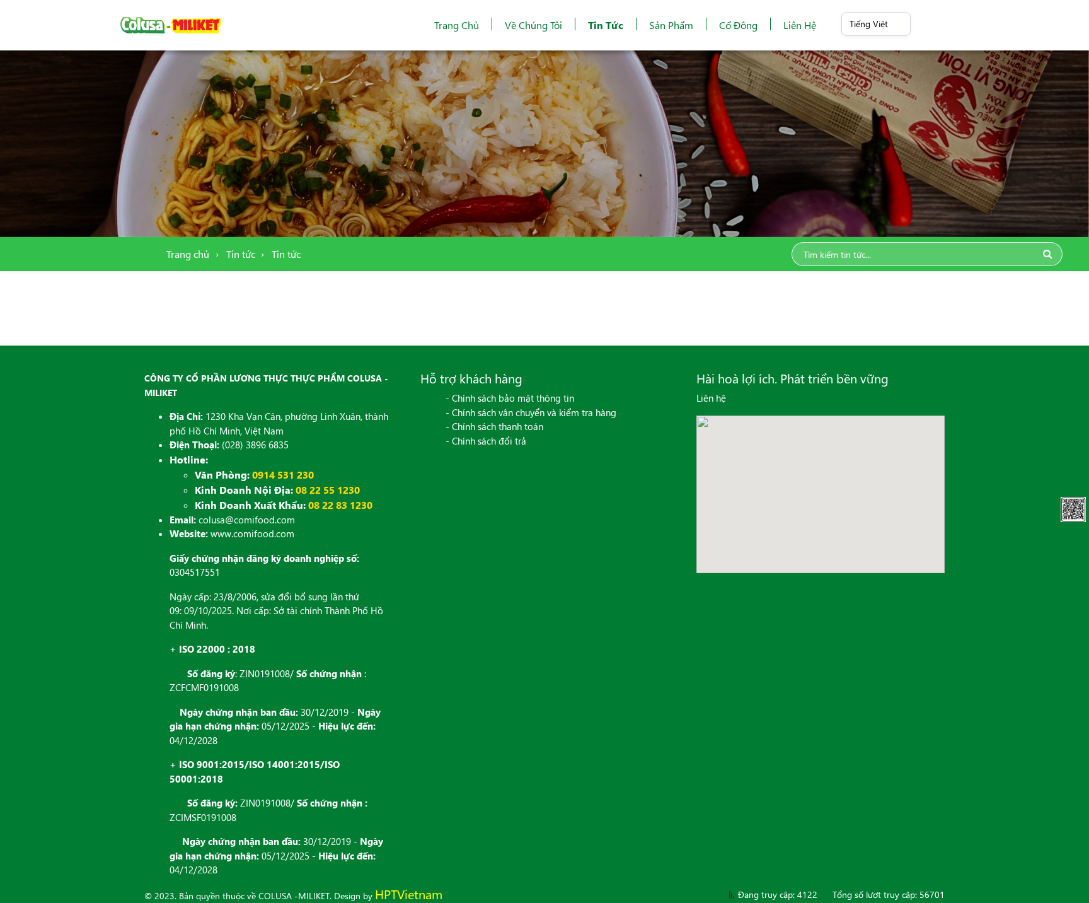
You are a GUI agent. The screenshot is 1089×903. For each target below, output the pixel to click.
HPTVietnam (408, 893)
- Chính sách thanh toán (494, 426)
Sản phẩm (671, 25)
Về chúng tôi (533, 25)
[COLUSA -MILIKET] (170, 25)
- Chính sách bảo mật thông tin (510, 398)
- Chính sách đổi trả (486, 440)
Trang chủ (456, 25)
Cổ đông (738, 25)
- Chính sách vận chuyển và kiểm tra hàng (531, 412)
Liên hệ (799, 25)
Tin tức (605, 25)
